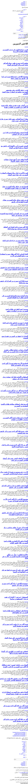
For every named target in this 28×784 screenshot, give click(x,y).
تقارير (21, 21)
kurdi (22, 12)
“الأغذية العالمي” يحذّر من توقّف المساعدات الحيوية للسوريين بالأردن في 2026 (15, 556)
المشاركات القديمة (24, 730)
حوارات (21, 20)
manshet (26, 46)
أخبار (22, 18)
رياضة (21, 23)
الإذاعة (21, 26)
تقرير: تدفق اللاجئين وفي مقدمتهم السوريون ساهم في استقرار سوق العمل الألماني (15, 92)
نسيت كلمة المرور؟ (24, 772)
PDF (22, 27)
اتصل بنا (18, 29)
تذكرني (16, 772)
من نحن (21, 28)
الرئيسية (21, 17)
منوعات (21, 25)
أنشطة (21, 22)
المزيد (24, 9)
